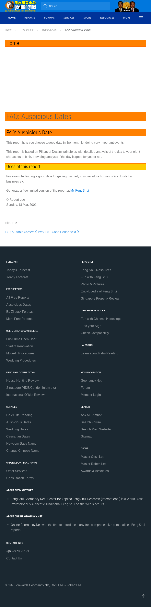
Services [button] (69, 17)
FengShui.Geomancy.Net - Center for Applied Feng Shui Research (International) (65, 499)
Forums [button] (49, 17)
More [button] (126, 17)
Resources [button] (107, 17)
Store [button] (87, 17)
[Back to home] (20, 6)
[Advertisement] (75, 76)
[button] (141, 18)
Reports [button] (29, 17)
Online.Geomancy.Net (26, 525)
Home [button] (12, 17)
